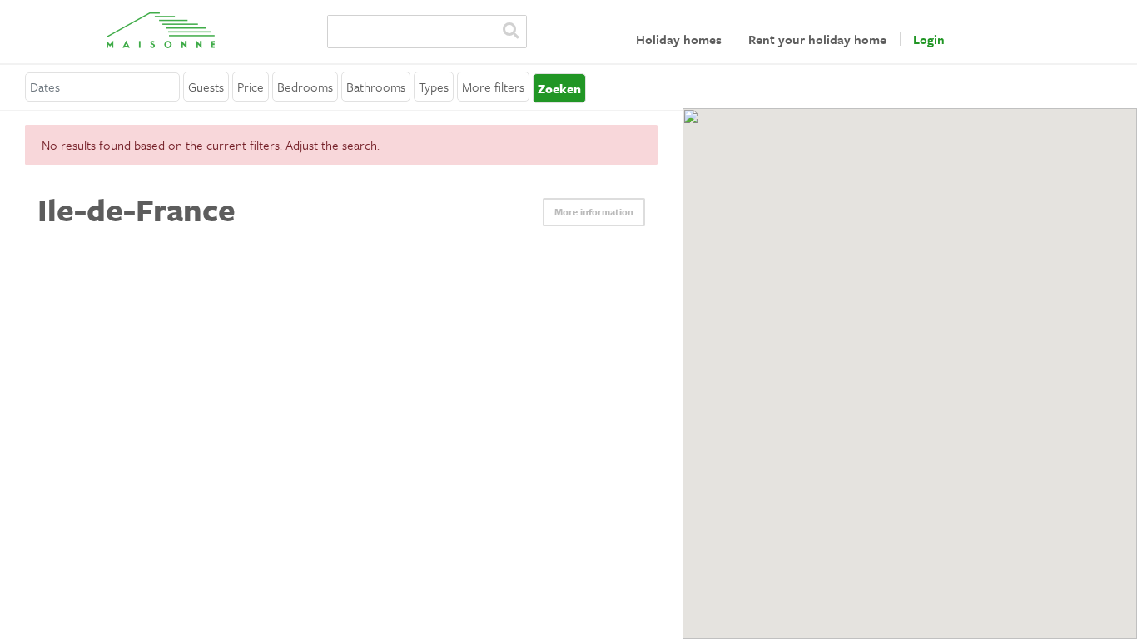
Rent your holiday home (817, 39)
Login (929, 39)
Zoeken (510, 31)
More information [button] (593, 212)
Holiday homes (679, 39)
